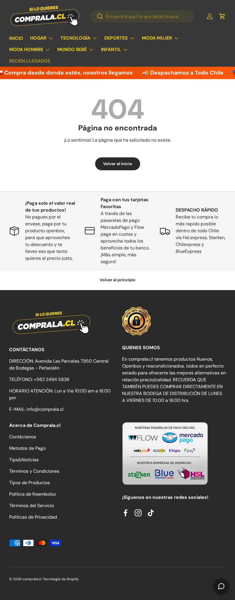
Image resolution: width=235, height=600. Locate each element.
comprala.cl (32, 579)
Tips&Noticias (24, 460)
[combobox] (141, 16)
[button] (222, 16)
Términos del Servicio (31, 506)
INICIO (16, 38)
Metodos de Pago (27, 448)
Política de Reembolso (32, 494)
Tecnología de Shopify (61, 579)
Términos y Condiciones (34, 471)
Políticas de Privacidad (33, 517)
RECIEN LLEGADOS (29, 61)
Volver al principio (118, 279)
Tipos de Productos (29, 483)
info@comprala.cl (45, 409)
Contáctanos (22, 437)
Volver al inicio (117, 163)
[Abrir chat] (221, 586)
